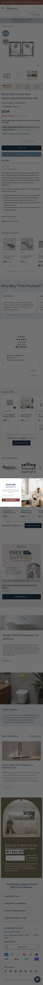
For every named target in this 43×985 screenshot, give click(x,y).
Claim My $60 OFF (11, 500)
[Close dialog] (41, 479)
